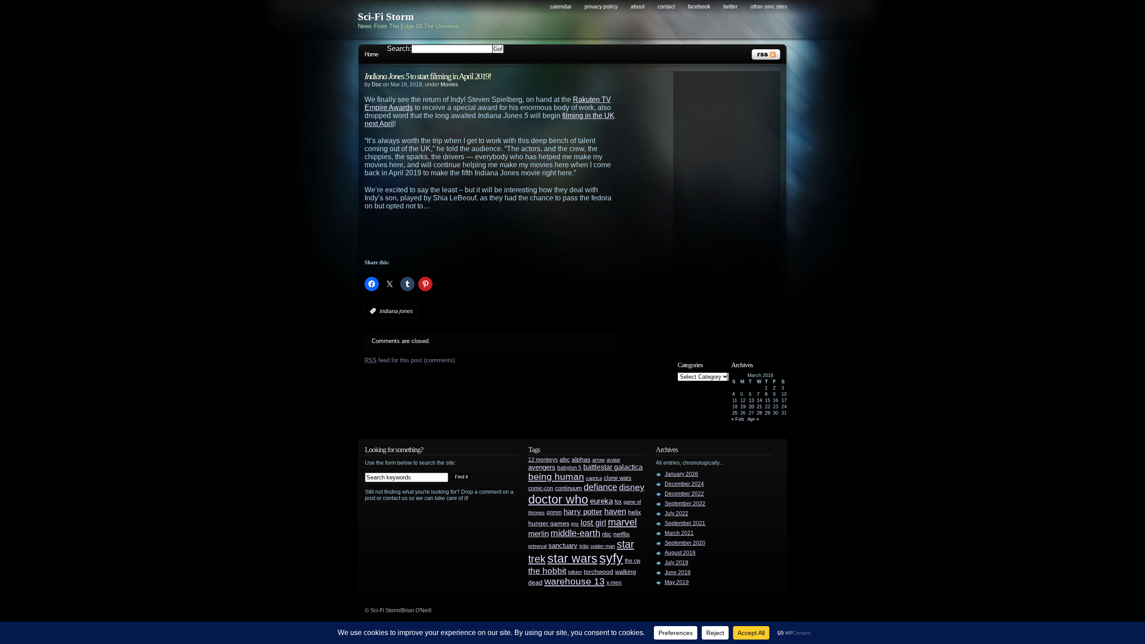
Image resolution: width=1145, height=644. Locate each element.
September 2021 (685, 523)
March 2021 (679, 533)
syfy (611, 558)
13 (751, 400)
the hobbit (547, 571)
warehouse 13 (574, 581)
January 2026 (681, 474)
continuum (568, 488)
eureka (601, 500)
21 (759, 406)
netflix (621, 534)
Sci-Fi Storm (386, 16)
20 (751, 406)
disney (632, 487)
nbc (606, 534)
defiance (600, 487)
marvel (622, 522)
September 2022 (685, 503)
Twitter (730, 7)
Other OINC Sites (769, 7)
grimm (554, 512)
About (638, 7)
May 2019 (677, 582)
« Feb (737, 419)
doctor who (558, 499)
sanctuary (562, 545)
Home (371, 54)
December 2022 (684, 494)
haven (615, 511)
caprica (594, 478)
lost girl (593, 522)
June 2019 (678, 572)
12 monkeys (543, 460)
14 (759, 400)
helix (634, 512)
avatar (613, 459)
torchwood (598, 571)
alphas (581, 459)
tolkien (575, 572)
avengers (542, 467)
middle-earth (575, 533)
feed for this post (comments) (410, 360)
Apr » (753, 419)
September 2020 (685, 543)
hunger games (548, 523)
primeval (537, 546)
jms (575, 523)
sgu (584, 545)
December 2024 (684, 484)
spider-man (602, 546)
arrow (598, 459)
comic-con (540, 488)
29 (767, 412)
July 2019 (676, 562)
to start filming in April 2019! (428, 76)
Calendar (561, 7)
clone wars (618, 478)
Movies (449, 84)
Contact (666, 7)
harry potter (583, 512)
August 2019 (680, 553)
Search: (399, 48)
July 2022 (676, 513)
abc (565, 459)
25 (735, 412)
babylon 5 (569, 467)
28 (759, 412)
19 (743, 406)
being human (556, 476)
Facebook (699, 7)
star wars (572, 558)
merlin (538, 534)
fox (618, 502)
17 (784, 400)
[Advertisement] (508, 235)
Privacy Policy (601, 7)
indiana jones (396, 311)
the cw (632, 561)
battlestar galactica (613, 467)
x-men (614, 583)
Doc (377, 84)
